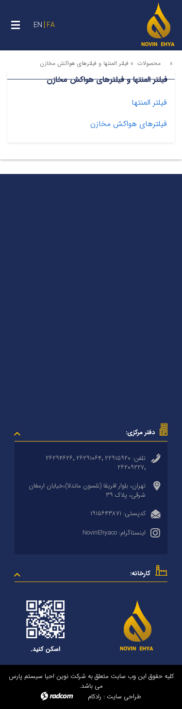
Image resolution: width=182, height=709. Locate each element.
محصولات (149, 63)
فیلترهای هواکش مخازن (128, 124)
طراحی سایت (124, 697)
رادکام (94, 697)
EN (37, 25)
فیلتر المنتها (149, 102)
